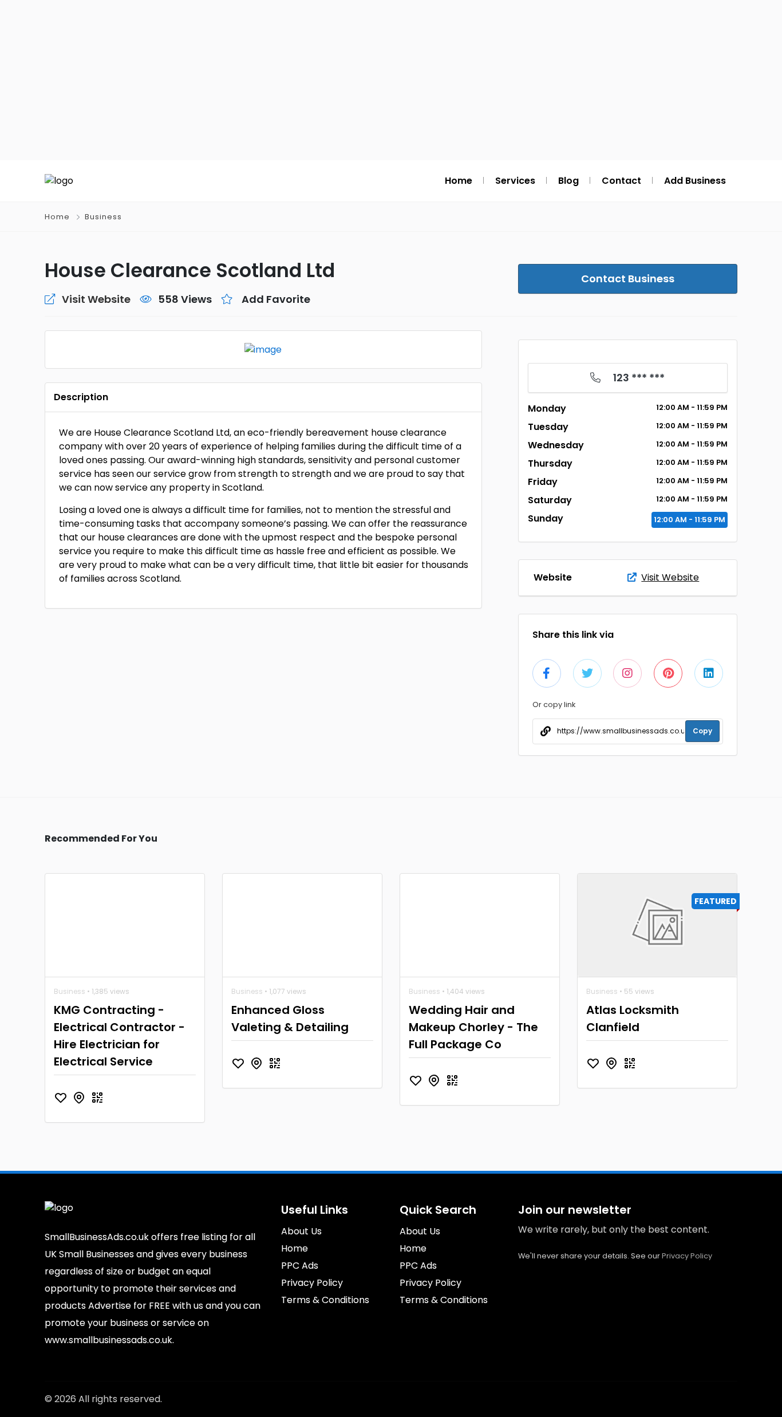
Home (57, 217)
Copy (702, 731)
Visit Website (670, 577)
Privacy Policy (687, 1256)
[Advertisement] (391, 80)
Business (103, 217)
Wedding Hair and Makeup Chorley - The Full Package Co (473, 1027)
